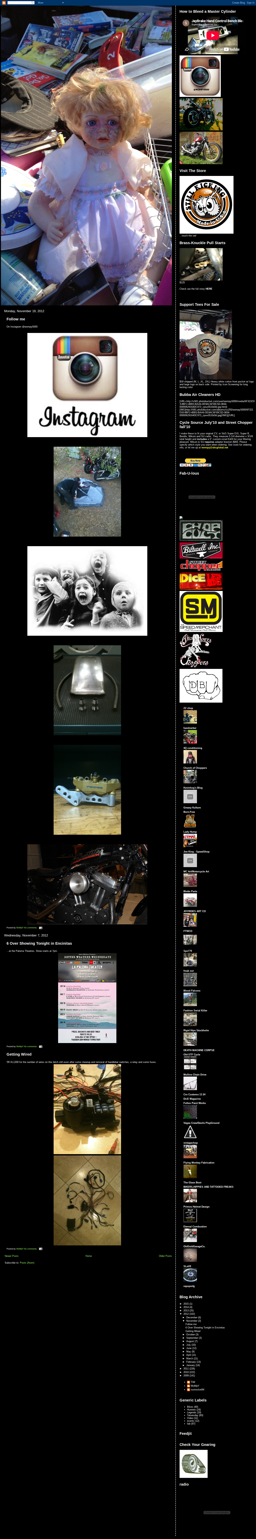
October (191, 1334)
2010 (186, 1372)
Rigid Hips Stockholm (196, 1030)
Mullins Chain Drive (194, 1074)
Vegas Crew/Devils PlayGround (201, 1123)
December (192, 1317)
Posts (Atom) (27, 1262)
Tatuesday (192, 1415)
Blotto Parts (190, 891)
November (192, 1320)
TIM (193, 1382)
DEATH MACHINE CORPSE (199, 1050)
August (190, 1341)
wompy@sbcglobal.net (214, 447)
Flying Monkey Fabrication (198, 1162)
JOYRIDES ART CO (194, 911)
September (192, 1337)
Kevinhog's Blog (193, 787)
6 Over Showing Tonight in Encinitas (39, 943)
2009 (186, 1375)
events (190, 1420)
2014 (186, 1307)
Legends (191, 1412)
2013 (186, 1310)
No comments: (31, 928)
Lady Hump (190, 831)
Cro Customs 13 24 (194, 1094)
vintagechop (190, 1142)
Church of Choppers (195, 768)
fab (188, 1423)
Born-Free (189, 812)
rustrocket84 (197, 1389)
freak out (188, 970)
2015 (186, 1303)
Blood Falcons (191, 990)
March (190, 1358)
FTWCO (187, 931)
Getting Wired (19, 1054)
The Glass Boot (192, 1182)
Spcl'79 (187, 951)
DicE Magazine (192, 1098)
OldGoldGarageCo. (194, 1246)
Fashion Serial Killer (195, 1010)
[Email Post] (40, 928)
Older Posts (165, 1256)
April (189, 1355)
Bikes (190, 1406)
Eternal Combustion (195, 1226)
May (189, 1351)
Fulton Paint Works (194, 1103)
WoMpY (195, 1385)
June (189, 1348)
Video (190, 1418)
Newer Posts (12, 1256)
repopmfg (189, 1286)
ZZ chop (188, 708)
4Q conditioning (192, 748)
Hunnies (191, 1409)
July (189, 1344)
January (191, 1365)
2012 (186, 1313)
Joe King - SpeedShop (196, 851)
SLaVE (187, 1266)
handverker (189, 728)
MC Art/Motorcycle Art (196, 871)
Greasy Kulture (192, 807)
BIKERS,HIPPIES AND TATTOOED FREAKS (208, 1186)
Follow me (16, 319)
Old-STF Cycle (191, 1054)
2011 (186, 1368)
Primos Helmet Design (196, 1206)
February (191, 1361)
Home (88, 1256)
